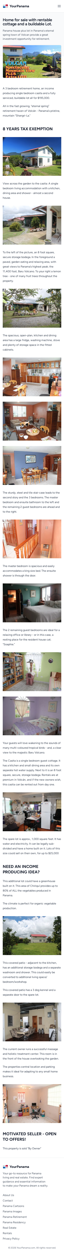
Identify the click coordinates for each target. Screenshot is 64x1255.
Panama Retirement (15, 1216)
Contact (8, 1200)
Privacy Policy (11, 1238)
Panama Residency (14, 1222)
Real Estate (9, 1227)
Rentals (7, 1233)
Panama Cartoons (13, 1206)
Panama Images (12, 1211)
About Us (8, 1195)
